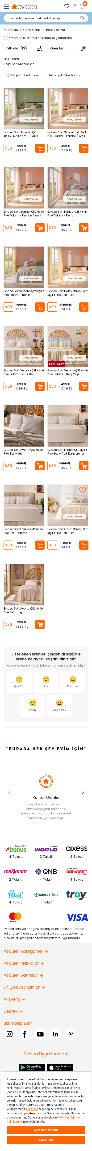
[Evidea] (24, 6)
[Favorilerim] (67, 6)
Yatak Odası (32, 30)
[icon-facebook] (25, 1034)
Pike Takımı (12, 59)
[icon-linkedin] (55, 1034)
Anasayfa (11, 30)
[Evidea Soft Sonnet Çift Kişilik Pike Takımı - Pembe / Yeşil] (24, 187)
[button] (83, 792)
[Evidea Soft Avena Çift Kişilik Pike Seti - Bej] (24, 584)
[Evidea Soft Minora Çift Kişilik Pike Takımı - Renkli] (24, 267)
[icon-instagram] (9, 1034)
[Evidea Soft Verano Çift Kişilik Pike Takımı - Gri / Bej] (24, 346)
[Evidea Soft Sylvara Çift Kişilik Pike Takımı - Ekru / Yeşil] (24, 108)
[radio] (19, 682)
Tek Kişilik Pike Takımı (64, 75)
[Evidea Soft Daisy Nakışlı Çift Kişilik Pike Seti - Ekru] (68, 267)
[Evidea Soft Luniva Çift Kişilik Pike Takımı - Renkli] (68, 187)
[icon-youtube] (40, 1034)
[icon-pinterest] (71, 1034)
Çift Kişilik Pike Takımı (23, 75)
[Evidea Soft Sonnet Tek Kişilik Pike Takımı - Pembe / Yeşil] (68, 108)
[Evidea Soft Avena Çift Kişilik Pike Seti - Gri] (24, 426)
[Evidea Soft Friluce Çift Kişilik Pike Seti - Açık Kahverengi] (68, 426)
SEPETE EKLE (40, 148)
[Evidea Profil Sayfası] (74, 6)
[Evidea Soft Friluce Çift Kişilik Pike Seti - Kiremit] (24, 505)
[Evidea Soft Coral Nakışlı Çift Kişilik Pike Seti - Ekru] (68, 505)
